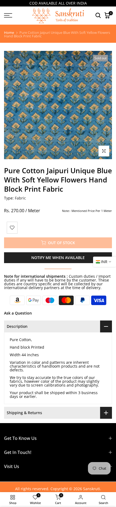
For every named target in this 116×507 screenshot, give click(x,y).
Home (9, 32)
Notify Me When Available (58, 257)
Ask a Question (18, 313)
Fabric (20, 198)
